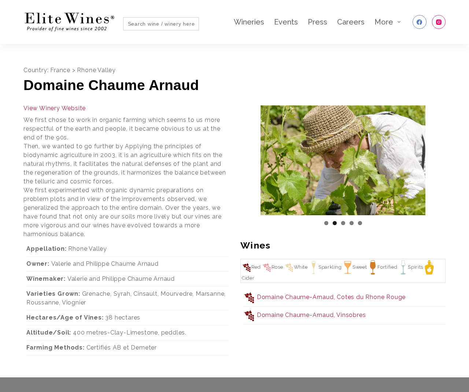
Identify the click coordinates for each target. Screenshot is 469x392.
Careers (351, 22)
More (383, 22)
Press (317, 22)
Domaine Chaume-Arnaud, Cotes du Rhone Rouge (331, 297)
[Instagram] (439, 22)
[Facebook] (419, 22)
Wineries (249, 22)
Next (455, 163)
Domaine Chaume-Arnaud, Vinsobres (311, 314)
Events (286, 22)
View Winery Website (54, 108)
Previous (231, 163)
